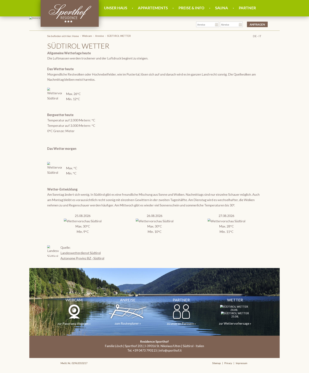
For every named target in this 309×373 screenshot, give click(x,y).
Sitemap (216, 363)
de (254, 36)
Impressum (241, 363)
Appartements (153, 8)
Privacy (228, 363)
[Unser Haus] (70, 23)
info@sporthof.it (170, 350)
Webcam (87, 35)
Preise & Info (191, 8)
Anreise (99, 35)
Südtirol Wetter (119, 35)
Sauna (221, 8)
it (260, 36)
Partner (247, 8)
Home (75, 35)
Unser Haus (115, 8)
